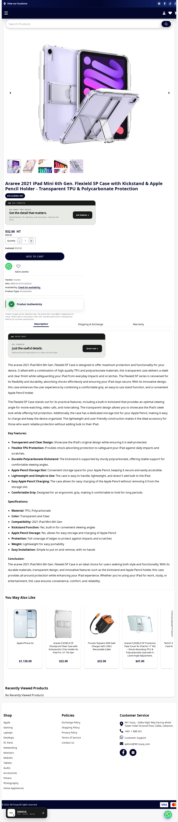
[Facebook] (164, 3)
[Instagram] (159, 3)
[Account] (164, 13)
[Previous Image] (10, 92)
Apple (6, 722)
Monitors (8, 752)
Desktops (8, 737)
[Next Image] (168, 92)
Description (41, 324)
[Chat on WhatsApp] (168, 815)
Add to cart (35, 256)
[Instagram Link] (133, 752)
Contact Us (68, 742)
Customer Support (135, 737)
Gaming (8, 727)
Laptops (8, 732)
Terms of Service (71, 737)
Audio (6, 768)
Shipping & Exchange (90, 324)
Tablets (7, 762)
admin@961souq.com (137, 744)
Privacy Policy (69, 732)
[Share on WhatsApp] (8, 266)
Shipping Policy (71, 727)
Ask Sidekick (82, 215)
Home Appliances (13, 788)
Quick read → (92, 348)
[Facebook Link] (123, 752)
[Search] (166, 24)
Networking (10, 747)
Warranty (138, 324)
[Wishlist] (170, 13)
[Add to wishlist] (18, 266)
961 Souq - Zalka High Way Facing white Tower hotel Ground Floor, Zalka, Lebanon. (149, 724)
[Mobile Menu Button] (6, 13)
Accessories (10, 773)
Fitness (7, 778)
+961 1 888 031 (133, 731)
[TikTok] (170, 3)
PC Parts (8, 742)
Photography (10, 783)
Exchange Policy (71, 722)
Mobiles (8, 757)
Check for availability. (29, 287)
